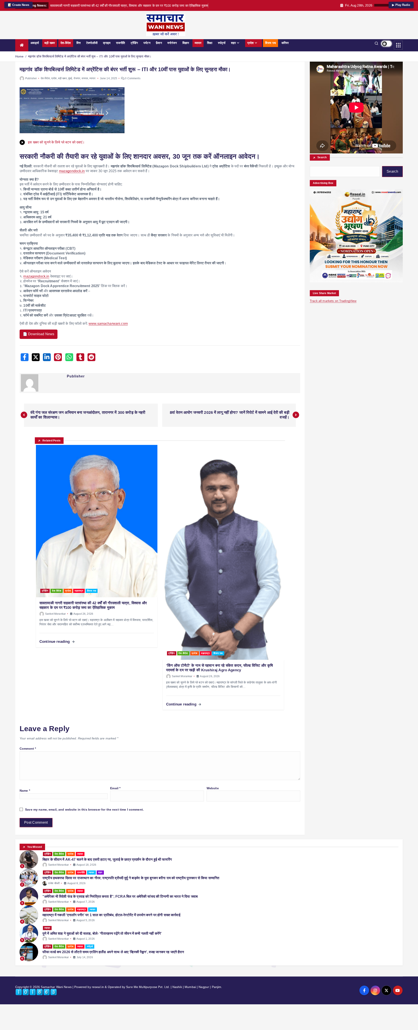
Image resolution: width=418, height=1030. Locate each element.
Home (19, 56)
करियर (285, 43)
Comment (28, 748)
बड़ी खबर (49, 43)
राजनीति (120, 43)
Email (115, 788)
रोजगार (77, 78)
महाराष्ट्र (79, 590)
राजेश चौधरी (54, 883)
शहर (233, 43)
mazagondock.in (72, 171)
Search (322, 157)
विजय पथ (270, 43)
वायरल (85, 78)
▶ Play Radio (401, 5)
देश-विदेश (66, 43)
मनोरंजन (172, 43)
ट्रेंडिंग (134, 43)
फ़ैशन (159, 43)
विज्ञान (185, 43)
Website (213, 788)
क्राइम (106, 43)
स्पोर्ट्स (221, 43)
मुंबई (70, 78)
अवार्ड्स (34, 43)
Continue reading (55, 642)
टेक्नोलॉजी (92, 43)
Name (25, 790)
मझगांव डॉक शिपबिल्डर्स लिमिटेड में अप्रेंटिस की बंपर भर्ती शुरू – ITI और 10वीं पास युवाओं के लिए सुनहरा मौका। (89, 56)
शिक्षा (209, 43)
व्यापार (198, 43)
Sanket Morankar (55, 613)
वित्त (78, 43)
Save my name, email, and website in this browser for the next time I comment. (84, 809)
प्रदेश (250, 43)
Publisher (31, 78)
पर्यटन (146, 43)
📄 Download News (38, 334)
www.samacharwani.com (108, 323)
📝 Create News (18, 5)
